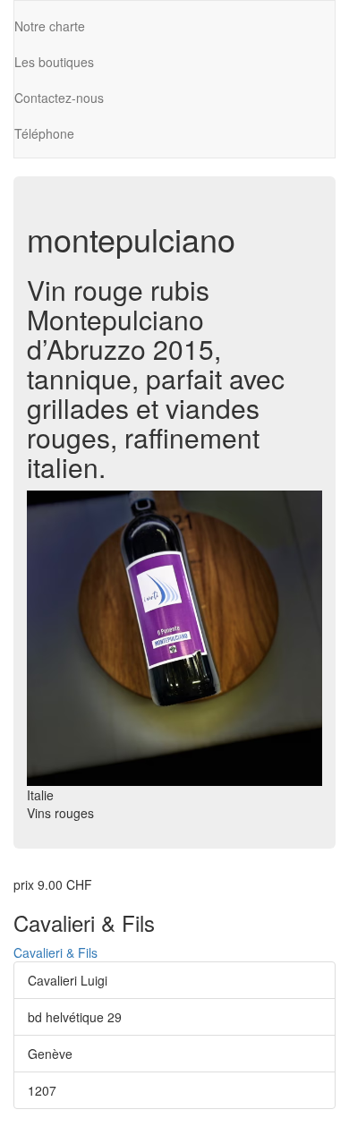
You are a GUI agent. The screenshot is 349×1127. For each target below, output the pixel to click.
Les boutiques (54, 62)
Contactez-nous (59, 98)
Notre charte (49, 26)
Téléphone (44, 133)
